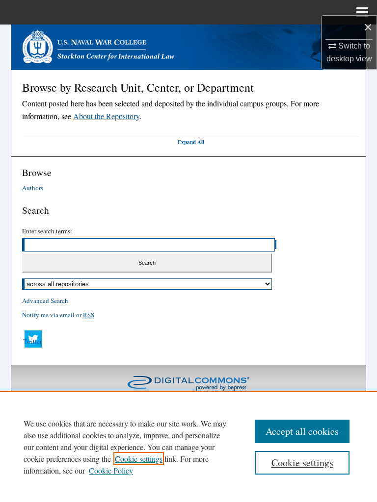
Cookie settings (138, 458)
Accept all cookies (302, 431)
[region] (188, 446)
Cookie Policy (111, 470)
